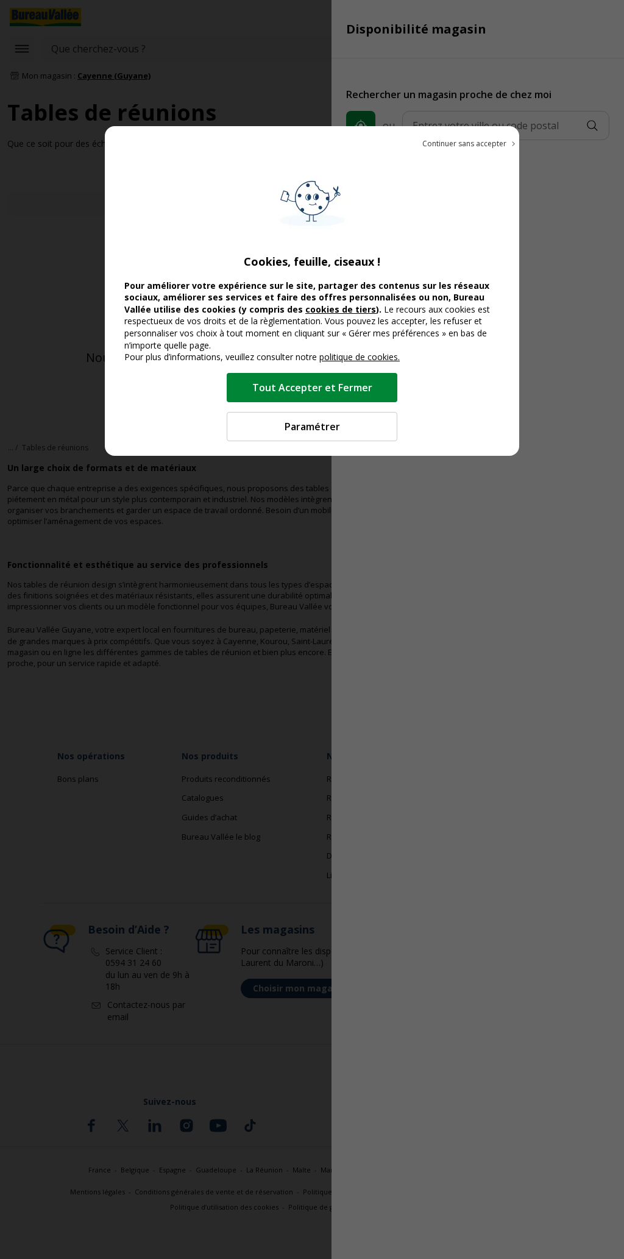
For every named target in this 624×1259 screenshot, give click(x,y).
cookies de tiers (340, 309)
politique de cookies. (359, 357)
